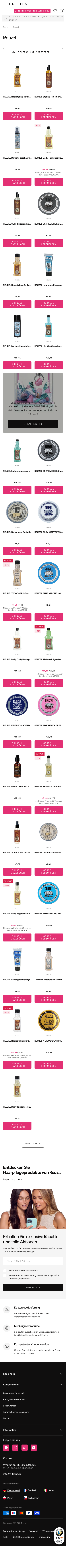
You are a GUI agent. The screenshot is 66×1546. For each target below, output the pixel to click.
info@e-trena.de (12, 1473)
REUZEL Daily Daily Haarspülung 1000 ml (23, 659)
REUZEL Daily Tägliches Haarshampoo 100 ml (25, 1107)
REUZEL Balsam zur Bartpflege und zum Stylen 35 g (28, 532)
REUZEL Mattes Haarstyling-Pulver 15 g (22, 346)
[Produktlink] (17, 91)
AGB (5, 1537)
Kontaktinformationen (23, 1537)
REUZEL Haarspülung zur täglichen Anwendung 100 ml (30, 1041)
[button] (3, 4)
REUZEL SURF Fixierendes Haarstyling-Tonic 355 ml (28, 224)
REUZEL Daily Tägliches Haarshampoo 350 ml (25, 913)
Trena (5, 27)
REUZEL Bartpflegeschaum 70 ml (19, 158)
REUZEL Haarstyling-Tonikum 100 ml (21, 285)
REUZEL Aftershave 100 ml (49, 979)
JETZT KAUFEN (33, 424)
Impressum (44, 1537)
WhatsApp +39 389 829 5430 (19, 1464)
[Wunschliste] (55, 10)
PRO (32, 10)
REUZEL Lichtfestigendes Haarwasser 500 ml (25, 471)
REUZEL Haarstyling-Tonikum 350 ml (21, 96)
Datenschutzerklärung (19, 1278)
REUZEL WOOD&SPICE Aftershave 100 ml (23, 593)
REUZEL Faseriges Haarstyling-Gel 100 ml (23, 979)
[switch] (59, 1541)
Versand (33, 1531)
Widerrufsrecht (49, 1531)
